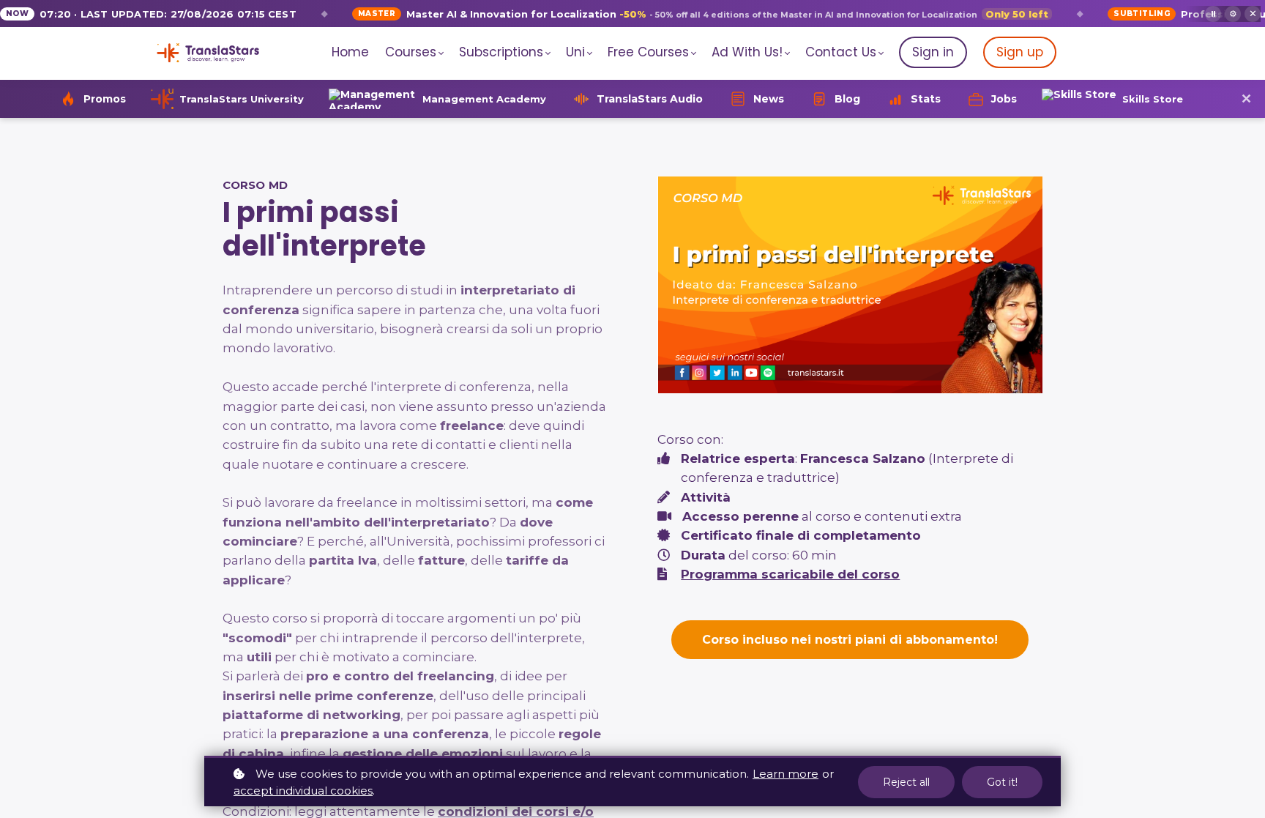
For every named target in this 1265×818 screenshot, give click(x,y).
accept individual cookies (303, 790)
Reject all (906, 782)
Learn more (785, 774)
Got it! (1002, 782)
